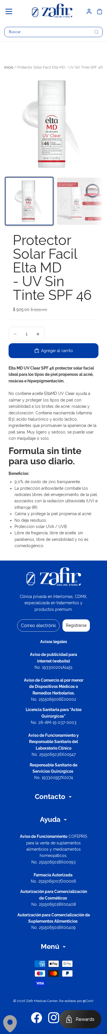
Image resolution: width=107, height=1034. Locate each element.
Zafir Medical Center (41, 1001)
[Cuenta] (89, 11)
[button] (11, 11)
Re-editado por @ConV (76, 1001)
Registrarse (76, 625)
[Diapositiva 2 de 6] (80, 201)
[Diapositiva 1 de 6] (29, 201)
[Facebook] (36, 1018)
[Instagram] (53, 1018)
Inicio (8, 67)
